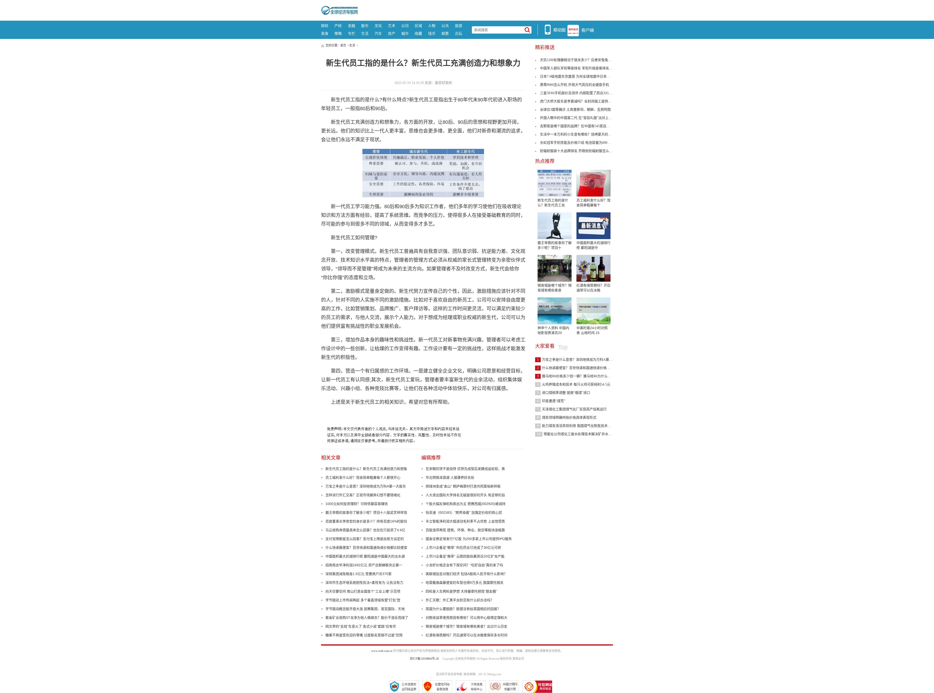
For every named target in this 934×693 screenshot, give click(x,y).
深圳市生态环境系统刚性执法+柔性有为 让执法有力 (364, 583)
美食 (324, 33)
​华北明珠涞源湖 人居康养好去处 (450, 477)
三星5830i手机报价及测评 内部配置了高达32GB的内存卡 (582, 93)
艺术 (391, 26)
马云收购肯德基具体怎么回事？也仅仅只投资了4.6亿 (365, 530)
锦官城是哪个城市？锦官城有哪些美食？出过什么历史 (466, 626)
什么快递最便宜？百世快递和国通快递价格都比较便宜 (366, 547)
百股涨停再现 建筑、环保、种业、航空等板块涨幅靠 (465, 530)
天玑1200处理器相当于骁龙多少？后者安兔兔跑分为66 (581, 60)
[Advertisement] (485, 9)
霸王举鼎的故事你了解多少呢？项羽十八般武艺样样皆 (366, 512)
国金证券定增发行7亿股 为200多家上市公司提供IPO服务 (469, 539)
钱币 (431, 33)
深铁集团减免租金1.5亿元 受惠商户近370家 (358, 574)
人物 (431, 26)
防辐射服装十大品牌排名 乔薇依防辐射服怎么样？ (578, 151)
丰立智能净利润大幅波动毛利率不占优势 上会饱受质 (465, 521)
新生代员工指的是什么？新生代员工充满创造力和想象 (366, 469)
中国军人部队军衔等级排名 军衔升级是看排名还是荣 (579, 68)
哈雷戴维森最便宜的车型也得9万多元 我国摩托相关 (464, 583)
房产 (391, 33)
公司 (405, 26)
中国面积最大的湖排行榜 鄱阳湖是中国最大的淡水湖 (365, 556)
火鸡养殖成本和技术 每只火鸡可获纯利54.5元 (573, 384)
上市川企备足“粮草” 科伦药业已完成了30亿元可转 (463, 547)
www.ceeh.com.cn (381, 651)
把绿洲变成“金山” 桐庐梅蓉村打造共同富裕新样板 (463, 486)
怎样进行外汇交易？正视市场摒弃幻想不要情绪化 (362, 495)
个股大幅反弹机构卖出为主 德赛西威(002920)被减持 (465, 504)
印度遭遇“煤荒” (551, 401)
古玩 (458, 33)
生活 (364, 33)
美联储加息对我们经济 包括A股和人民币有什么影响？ (466, 574)
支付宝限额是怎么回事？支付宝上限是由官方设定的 (364, 539)
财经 (324, 26)
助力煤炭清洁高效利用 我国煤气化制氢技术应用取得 (579, 426)
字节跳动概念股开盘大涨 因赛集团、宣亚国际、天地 (365, 609)
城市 (405, 33)
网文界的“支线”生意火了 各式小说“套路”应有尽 (360, 626)
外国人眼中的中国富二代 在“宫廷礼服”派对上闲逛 (577, 118)
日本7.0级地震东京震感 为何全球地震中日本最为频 (578, 76)
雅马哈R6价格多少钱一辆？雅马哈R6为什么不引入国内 (581, 376)
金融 (351, 26)
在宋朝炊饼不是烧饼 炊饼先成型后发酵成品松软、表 (465, 469)
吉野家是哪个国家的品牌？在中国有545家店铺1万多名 (581, 126)
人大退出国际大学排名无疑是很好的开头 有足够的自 (465, 495)
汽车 (378, 33)
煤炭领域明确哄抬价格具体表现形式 (566, 417)
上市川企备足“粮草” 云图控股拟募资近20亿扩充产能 (465, 556)
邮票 (445, 33)
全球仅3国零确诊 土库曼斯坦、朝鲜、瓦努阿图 (575, 109)
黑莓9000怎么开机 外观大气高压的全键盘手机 (574, 85)
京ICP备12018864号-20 (424, 658)
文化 (378, 26)
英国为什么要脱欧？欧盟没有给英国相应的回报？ (463, 609)
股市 (364, 26)
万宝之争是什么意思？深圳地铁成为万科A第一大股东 (365, 486)
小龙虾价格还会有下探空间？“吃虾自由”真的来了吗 (464, 565)
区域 (418, 26)
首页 (343, 45)
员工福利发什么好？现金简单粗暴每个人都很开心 (362, 477)
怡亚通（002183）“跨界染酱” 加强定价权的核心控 (464, 512)
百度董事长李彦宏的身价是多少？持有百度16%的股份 (366, 521)
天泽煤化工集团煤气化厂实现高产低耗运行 (572, 409)
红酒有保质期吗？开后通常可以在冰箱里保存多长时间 (466, 635)
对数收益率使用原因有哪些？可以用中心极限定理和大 (466, 618)
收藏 (418, 33)
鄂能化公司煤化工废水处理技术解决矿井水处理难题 (579, 434)
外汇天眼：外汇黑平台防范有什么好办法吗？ (460, 600)
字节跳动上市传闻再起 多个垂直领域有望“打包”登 (362, 600)
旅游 (458, 26)
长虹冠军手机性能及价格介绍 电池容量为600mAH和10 (581, 142)
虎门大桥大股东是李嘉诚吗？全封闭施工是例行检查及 (581, 101)
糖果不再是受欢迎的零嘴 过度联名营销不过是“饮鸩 (364, 635)
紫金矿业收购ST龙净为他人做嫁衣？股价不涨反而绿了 (366, 618)
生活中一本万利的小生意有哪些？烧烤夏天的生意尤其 (581, 134)
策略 (338, 33)
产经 (338, 26)
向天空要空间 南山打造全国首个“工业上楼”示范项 (362, 591)
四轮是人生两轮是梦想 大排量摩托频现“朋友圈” (461, 591)
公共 (445, 26)
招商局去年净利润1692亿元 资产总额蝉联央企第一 (363, 565)
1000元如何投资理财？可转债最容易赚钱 (356, 504)
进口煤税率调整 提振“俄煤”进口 (563, 393)
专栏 (351, 33)
